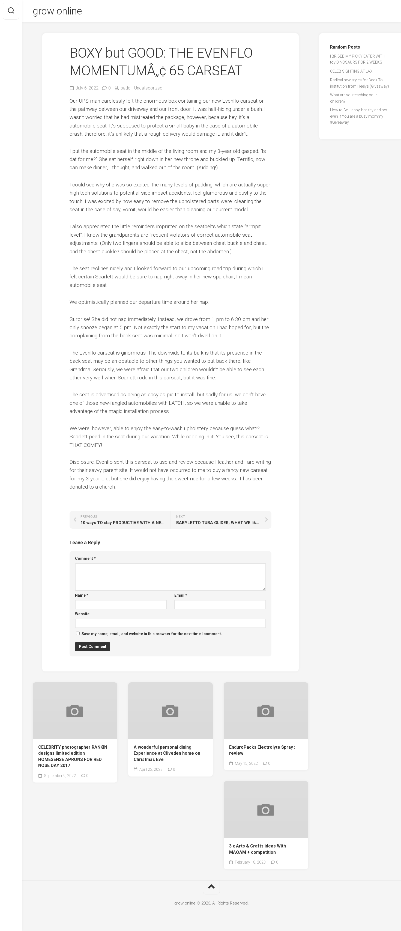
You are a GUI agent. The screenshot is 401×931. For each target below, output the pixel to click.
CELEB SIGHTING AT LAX (351, 71)
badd (125, 88)
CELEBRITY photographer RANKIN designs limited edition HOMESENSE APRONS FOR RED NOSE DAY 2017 (72, 756)
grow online (57, 11)
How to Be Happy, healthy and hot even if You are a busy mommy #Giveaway (358, 116)
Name (81, 595)
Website (82, 614)
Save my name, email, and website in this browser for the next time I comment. (152, 634)
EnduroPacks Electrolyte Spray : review (262, 750)
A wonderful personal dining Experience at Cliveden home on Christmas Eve (167, 753)
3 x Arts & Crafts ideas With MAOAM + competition (257, 849)
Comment (85, 558)
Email (180, 595)
